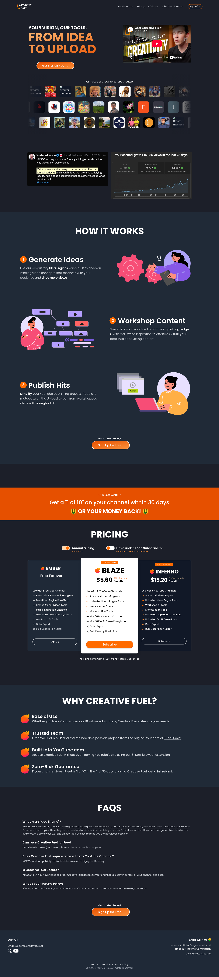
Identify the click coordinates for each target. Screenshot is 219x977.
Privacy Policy (120, 964)
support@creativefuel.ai (28, 946)
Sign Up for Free (109, 445)
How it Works (125, 6)
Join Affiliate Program (198, 953)
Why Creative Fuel (172, 6)
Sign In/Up (195, 6)
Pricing (141, 6)
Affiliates (153, 6)
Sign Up (55, 641)
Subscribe (109, 644)
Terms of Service (101, 964)
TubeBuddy (172, 738)
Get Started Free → (54, 65)
